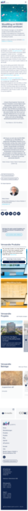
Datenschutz (13, 254)
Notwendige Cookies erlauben (14, 259)
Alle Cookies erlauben (14, 262)
